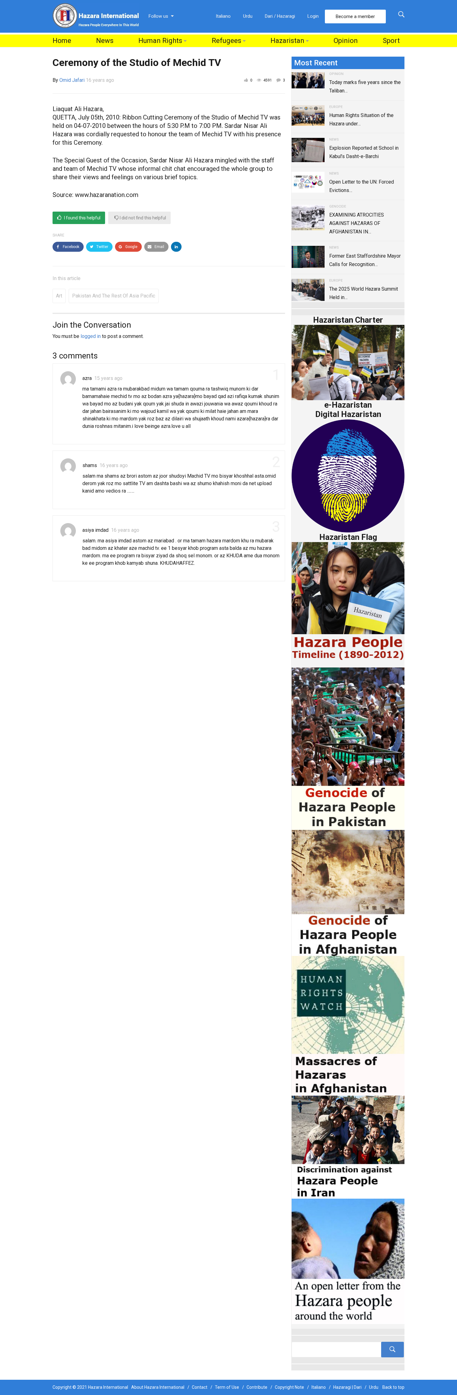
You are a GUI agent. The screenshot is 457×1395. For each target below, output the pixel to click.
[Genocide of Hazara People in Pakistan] (348, 748)
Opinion (346, 40)
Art (59, 296)
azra (87, 378)
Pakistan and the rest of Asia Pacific (113, 296)
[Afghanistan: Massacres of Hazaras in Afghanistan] (348, 1025)
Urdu (247, 16)
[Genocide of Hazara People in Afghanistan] (348, 892)
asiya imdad (95, 530)
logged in (91, 336)
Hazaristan (287, 40)
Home (62, 40)
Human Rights (160, 40)
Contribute (257, 1387)
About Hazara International (157, 1387)
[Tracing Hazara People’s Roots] (348, 1349)
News (104, 40)
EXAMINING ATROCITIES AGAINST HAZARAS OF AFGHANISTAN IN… (356, 223)
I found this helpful (81, 217)
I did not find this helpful (142, 217)
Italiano (223, 16)
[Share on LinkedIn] (176, 247)
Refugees (226, 40)
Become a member (355, 16)
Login (313, 16)
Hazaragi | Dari (347, 1387)
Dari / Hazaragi (280, 16)
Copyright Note (289, 1387)
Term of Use (227, 1387)
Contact (199, 1387)
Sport (391, 40)
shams (89, 465)
